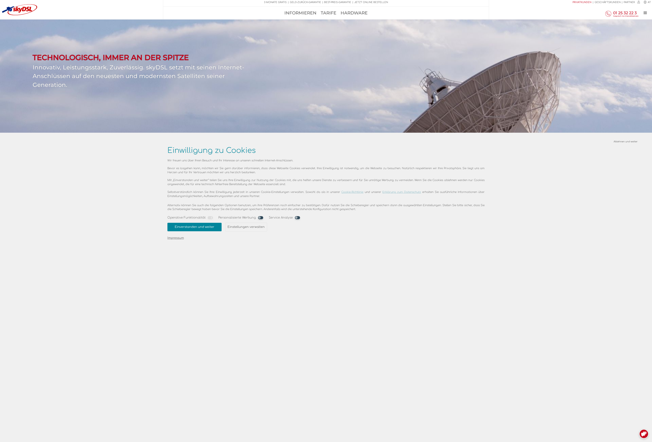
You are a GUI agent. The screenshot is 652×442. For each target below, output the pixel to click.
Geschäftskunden (608, 2)
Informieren (300, 12)
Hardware (354, 12)
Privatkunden (582, 2)
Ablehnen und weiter (626, 141)
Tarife (328, 12)
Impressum (175, 238)
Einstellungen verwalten (246, 227)
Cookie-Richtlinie (352, 192)
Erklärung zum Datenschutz (401, 192)
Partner (629, 2)
